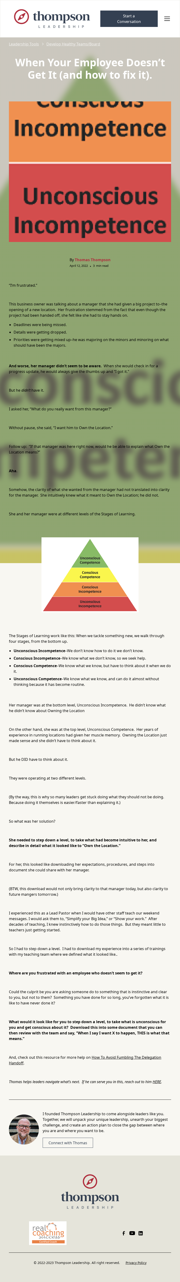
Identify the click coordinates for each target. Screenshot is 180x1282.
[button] (166, 18)
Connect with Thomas (68, 1142)
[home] (52, 18)
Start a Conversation (129, 18)
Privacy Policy (136, 1262)
